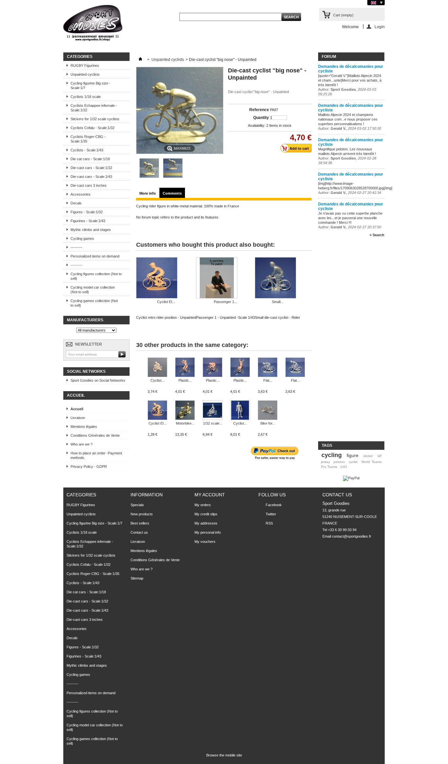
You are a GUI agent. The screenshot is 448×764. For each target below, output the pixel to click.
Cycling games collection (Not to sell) (94, 303)
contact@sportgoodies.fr (351, 536)
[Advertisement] (344, 342)
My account (209, 494)
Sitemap (137, 578)
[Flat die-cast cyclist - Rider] (267, 367)
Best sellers (140, 523)
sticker (368, 456)
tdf (379, 456)
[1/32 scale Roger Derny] (212, 410)
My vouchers (204, 542)
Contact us (139, 532)
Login (380, 27)
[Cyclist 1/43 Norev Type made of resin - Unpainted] (157, 367)
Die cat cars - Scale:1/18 (90, 159)
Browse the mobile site (224, 755)
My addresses (205, 523)
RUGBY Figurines (85, 65)
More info (147, 193)
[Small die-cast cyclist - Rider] (277, 278)
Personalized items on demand (95, 256)
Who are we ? (81, 444)
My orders (202, 505)
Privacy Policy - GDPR (89, 466)
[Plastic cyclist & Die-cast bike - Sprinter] (212, 367)
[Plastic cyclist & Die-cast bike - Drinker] (185, 367)
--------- (76, 247)
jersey (325, 462)
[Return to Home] (140, 59)
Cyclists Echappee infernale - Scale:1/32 (94, 108)
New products (142, 514)
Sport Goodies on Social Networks (98, 380)
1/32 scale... (212, 423)
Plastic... (185, 380)
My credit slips (205, 514)
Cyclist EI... (166, 302)
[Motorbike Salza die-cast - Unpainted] (185, 410)
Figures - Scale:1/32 (87, 212)
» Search (377, 235)
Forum (329, 56)
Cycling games (82, 238)
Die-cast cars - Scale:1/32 (91, 168)
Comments (172, 193)
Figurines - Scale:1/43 (88, 221)
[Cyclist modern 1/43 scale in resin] (240, 410)
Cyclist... (157, 380)
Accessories (81, 194)
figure (352, 455)
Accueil (76, 395)
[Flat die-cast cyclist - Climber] (295, 367)
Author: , (349, 128)
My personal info (207, 532)
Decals (76, 203)
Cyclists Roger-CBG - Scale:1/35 (88, 139)
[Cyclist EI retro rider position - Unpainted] (166, 278)
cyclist (353, 462)
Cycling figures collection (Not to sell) (96, 276)
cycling (331, 455)
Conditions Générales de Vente (95, 435)
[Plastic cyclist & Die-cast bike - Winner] (240, 367)
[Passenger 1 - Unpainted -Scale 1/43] (225, 278)
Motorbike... (185, 423)
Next (309, 370)
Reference (259, 109)
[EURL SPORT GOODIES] (92, 24)
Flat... (267, 380)
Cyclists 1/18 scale (86, 97)
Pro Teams (329, 466)
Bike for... (267, 423)
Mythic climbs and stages (91, 230)
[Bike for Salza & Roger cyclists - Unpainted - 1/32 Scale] (267, 410)
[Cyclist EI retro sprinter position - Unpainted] (157, 410)
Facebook (274, 505)
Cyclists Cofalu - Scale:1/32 (92, 128)
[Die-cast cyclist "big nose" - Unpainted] (149, 177)
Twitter (271, 514)
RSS (269, 523)
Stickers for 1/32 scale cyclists (95, 119)
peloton (339, 462)
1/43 (343, 466)
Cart (343, 15)
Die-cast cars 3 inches (89, 185)
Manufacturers (85, 320)
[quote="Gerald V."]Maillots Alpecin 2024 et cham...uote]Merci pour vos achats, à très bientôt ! (349, 80)
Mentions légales (84, 427)
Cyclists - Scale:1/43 (87, 150)
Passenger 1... (225, 302)
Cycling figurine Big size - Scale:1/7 (91, 85)
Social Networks (86, 371)
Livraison (78, 418)
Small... (277, 302)
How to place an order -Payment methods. (96, 455)
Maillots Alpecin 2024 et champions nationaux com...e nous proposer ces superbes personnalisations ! (347, 119)
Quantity (261, 117)
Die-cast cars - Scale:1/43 (91, 177)
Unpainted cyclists (85, 74)
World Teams (371, 462)
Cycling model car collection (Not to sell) (93, 289)
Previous (137, 370)
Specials (137, 505)
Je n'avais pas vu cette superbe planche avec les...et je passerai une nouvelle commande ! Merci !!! (350, 217)
